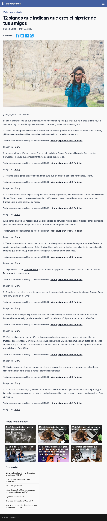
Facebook (8, 273)
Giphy (17, 147)
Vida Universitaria (12, 12)
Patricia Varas (9, 29)
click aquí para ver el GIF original (66, 140)
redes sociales (31, 269)
